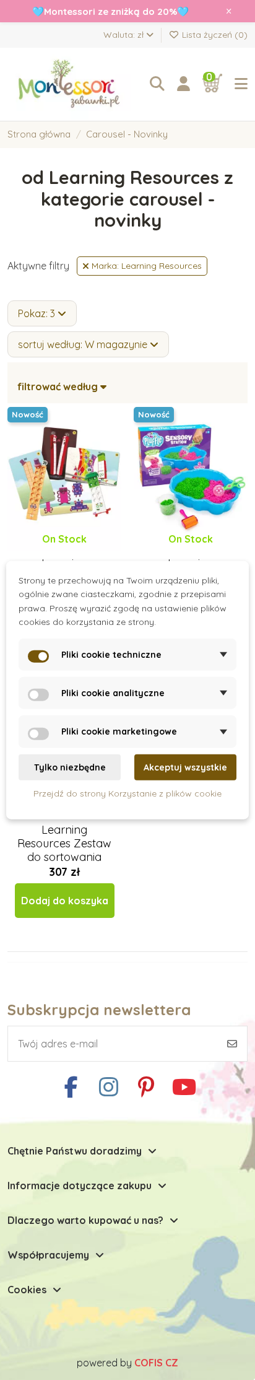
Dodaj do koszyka (64, 900)
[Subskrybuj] (232, 1043)
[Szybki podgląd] (74, 551)
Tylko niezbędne (70, 767)
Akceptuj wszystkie (185, 767)
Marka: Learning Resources (145, 265)
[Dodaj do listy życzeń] (54, 551)
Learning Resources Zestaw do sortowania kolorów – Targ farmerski (64, 856)
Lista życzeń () (213, 34)
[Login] (183, 84)
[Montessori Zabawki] (72, 84)
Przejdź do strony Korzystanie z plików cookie (127, 793)
